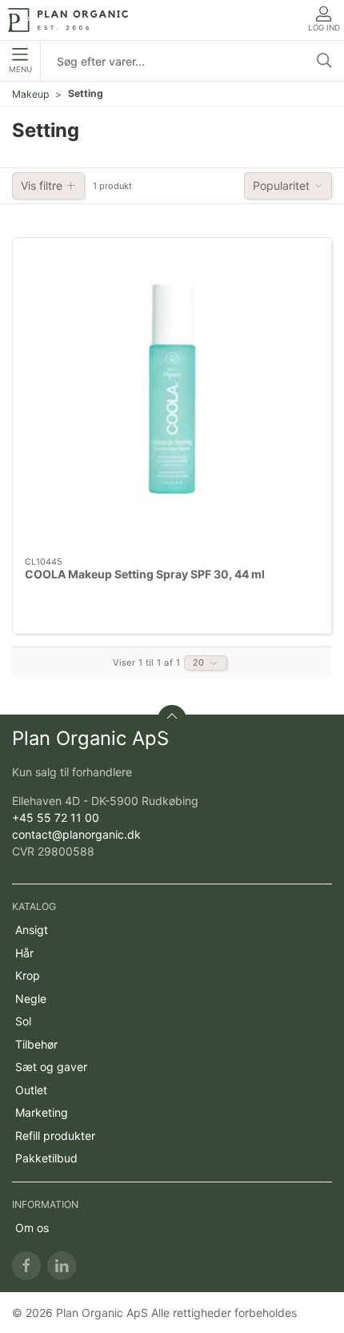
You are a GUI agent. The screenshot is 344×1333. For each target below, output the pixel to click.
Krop (27, 975)
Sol (23, 1021)
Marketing (41, 1112)
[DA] (68, 20)
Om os (32, 1227)
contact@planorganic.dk (76, 834)
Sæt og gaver (51, 1066)
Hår (24, 953)
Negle (30, 998)
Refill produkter (55, 1135)
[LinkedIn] (61, 1265)
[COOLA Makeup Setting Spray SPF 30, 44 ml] (172, 397)
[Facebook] (26, 1265)
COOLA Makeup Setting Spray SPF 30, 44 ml (145, 574)
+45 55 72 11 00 (55, 817)
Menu (20, 69)
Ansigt (31, 929)
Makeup (30, 94)
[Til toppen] (172, 719)
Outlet (31, 1090)
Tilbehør (36, 1044)
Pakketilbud (46, 1158)
